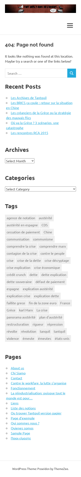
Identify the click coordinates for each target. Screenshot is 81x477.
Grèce (11, 310)
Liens (14, 403)
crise (10, 260)
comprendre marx (52, 246)
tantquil (59, 331)
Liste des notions (23, 408)
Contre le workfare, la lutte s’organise (38, 383)
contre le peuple (52, 253)
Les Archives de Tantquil (29, 98)
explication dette (46, 296)
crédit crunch (16, 274)
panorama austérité (21, 317)
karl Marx (26, 310)
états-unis (62, 338)
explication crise (18, 296)
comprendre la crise (21, 246)
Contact (16, 378)
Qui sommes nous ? (25, 423)
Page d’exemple (23, 418)
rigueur (38, 324)
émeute (28, 338)
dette (33, 274)
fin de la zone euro (42, 303)
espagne (13, 289)
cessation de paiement (23, 232)
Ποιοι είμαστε (21, 438)
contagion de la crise (22, 253)
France (65, 303)
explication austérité (38, 289)
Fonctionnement (23, 388)
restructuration (18, 324)
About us (17, 368)
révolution (28, 331)
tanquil (45, 331)
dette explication (53, 274)
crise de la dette (29, 260)
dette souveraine (19, 281)
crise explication (18, 267)
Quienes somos (22, 428)
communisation (18, 239)
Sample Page (20, 433)
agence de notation (21, 218)
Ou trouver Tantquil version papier (36, 413)
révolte (12, 331)
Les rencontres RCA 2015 (29, 133)
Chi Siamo (18, 373)
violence (13, 338)
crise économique (47, 267)
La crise (42, 310)
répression (55, 324)
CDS (45, 225)
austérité (45, 218)
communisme (43, 239)
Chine (48, 232)
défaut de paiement (50, 281)
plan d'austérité (50, 317)
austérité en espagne (22, 225)
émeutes (44, 338)
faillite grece (16, 303)
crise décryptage (57, 260)
